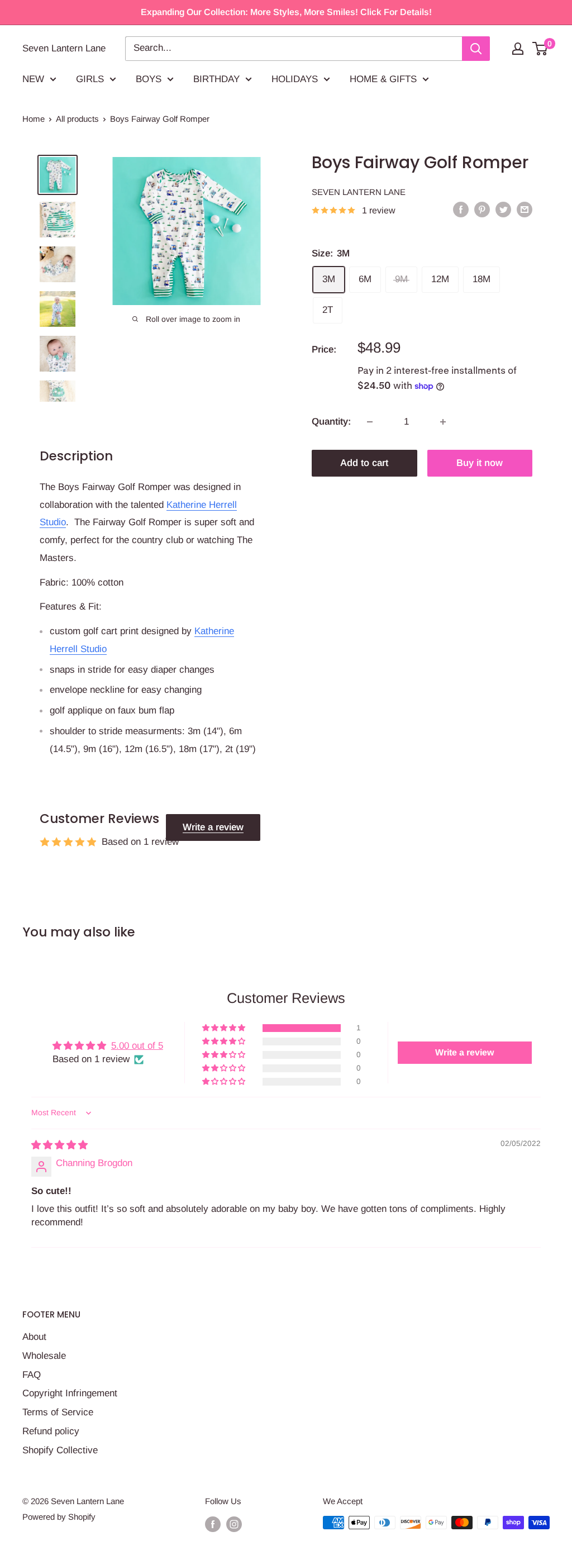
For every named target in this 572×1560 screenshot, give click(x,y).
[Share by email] (524, 209)
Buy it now (479, 463)
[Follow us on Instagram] (234, 1524)
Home (33, 118)
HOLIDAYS (294, 79)
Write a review (213, 827)
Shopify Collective (60, 1450)
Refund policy (50, 1431)
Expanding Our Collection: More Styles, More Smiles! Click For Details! (286, 12)
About (34, 1336)
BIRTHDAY (216, 79)
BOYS (148, 79)
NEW (33, 79)
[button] (224, 1028)
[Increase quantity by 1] (443, 422)
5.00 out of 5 (137, 1045)
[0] (540, 48)
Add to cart (364, 463)
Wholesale (44, 1355)
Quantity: (331, 421)
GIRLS (90, 79)
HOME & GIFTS (383, 79)
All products (77, 118)
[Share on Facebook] (461, 209)
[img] (59, 1145)
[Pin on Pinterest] (482, 209)
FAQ (31, 1374)
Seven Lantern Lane (359, 192)
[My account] (517, 48)
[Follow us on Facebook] (213, 1524)
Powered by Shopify (59, 1516)
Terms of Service (57, 1412)
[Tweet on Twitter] (503, 209)
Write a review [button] (464, 1052)
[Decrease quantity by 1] (370, 422)
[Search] (476, 48)
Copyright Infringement (69, 1393)
